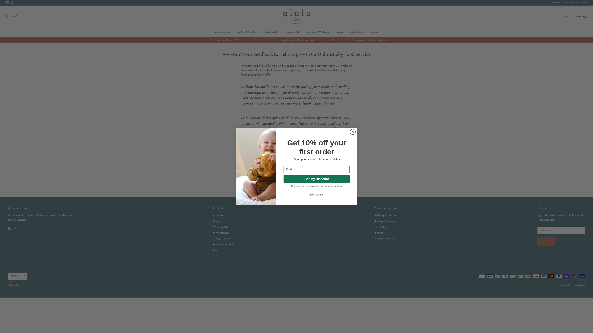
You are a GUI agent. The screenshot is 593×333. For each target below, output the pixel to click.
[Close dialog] (352, 132)
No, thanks (316, 194)
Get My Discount (316, 179)
